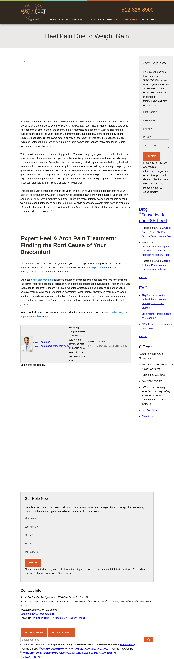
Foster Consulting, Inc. (91, 648)
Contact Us (148, 19)
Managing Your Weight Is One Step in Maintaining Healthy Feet (156, 250)
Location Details (150, 410)
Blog (143, 209)
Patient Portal (61, 632)
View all (143, 277)
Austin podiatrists (96, 267)
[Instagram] (48, 618)
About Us (63, 19)
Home (53, 19)
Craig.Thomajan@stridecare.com (51, 346)
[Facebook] (37, 618)
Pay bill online (34, 632)
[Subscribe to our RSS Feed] (156, 220)
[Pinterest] (51, 618)
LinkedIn (111, 346)
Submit (151, 156)
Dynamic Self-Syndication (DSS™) (92, 652)
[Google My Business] (68, 618)
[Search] (149, 639)
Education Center (127, 19)
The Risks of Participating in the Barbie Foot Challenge (156, 265)
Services (77, 19)
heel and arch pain (43, 279)
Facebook (95, 346)
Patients (108, 19)
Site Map (25, 657)
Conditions (92, 19)
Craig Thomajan (41, 342)
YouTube (123, 346)
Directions (147, 416)
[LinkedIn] (42, 618)
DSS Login (36, 657)
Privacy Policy (127, 644)
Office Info (26, 613)
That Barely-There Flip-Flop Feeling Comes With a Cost (157, 231)
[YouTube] (45, 618)
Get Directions (43, 613)
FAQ (143, 287)
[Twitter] (39, 618)
